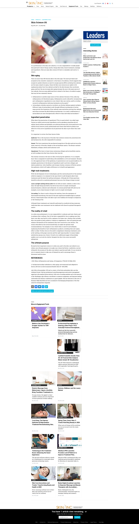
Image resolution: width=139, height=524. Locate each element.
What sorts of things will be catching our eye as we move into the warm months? (69, 426)
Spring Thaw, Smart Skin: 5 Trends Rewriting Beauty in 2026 (69, 421)
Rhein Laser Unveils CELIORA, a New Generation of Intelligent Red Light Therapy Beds (92, 92)
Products (38, 19)
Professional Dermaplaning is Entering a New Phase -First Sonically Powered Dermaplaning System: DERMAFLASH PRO (69, 326)
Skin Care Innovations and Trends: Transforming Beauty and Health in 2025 (43, 485)
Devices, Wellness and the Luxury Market (69, 389)
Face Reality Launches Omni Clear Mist (91, 118)
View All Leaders (95, 45)
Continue (77, 517)
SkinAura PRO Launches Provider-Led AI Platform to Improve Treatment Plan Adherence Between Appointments (67, 453)
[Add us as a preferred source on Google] (46, 286)
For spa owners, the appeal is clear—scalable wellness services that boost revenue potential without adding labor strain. (43, 396)
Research (85, 70)
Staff (59, 480)
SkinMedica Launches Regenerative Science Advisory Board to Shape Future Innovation (92, 83)
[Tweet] (43, 286)
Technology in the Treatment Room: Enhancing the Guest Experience (41, 453)
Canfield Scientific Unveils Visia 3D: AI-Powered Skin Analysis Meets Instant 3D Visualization (68, 358)
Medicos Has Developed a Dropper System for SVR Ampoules (40, 325)
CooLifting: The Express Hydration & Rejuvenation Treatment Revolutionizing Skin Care (42, 423)
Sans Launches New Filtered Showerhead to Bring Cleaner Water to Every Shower (91, 101)
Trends (84, 54)
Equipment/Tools (46, 19)
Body (84, 88)
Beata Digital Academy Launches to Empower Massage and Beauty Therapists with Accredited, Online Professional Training (69, 485)
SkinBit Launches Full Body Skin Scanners (92, 65)
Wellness (85, 97)
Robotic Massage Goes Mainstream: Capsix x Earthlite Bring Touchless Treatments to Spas (42, 390)
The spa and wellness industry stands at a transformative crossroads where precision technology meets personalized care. (43, 459)
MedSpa (60, 320)
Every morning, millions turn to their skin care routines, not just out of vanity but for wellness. (43, 491)
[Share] (36, 286)
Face (84, 115)
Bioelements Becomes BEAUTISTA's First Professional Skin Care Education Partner (92, 110)
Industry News (86, 62)
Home (32, 19)
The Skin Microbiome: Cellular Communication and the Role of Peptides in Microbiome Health (92, 74)
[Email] (32, 286)
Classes (85, 106)
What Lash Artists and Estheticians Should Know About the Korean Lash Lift (92, 57)
